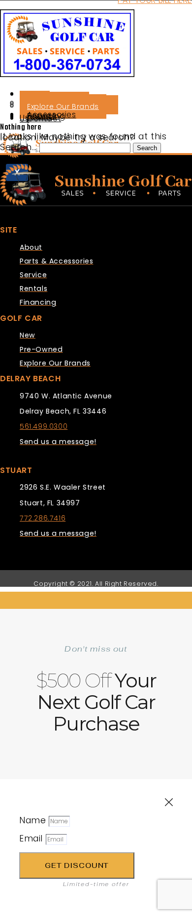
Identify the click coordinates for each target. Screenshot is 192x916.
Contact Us (40, 119)
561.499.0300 (43, 426)
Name (34, 820)
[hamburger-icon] (18, 90)
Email (32, 838)
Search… (18, 147)
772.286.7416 (42, 518)
